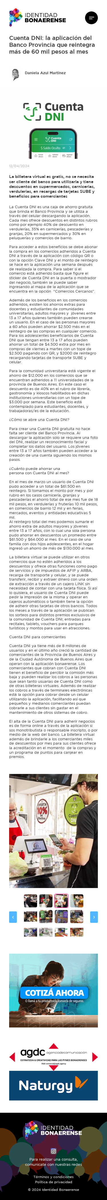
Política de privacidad (53, 1182)
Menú (91, 17)
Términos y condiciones (53, 1177)
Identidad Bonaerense (37, 17)
